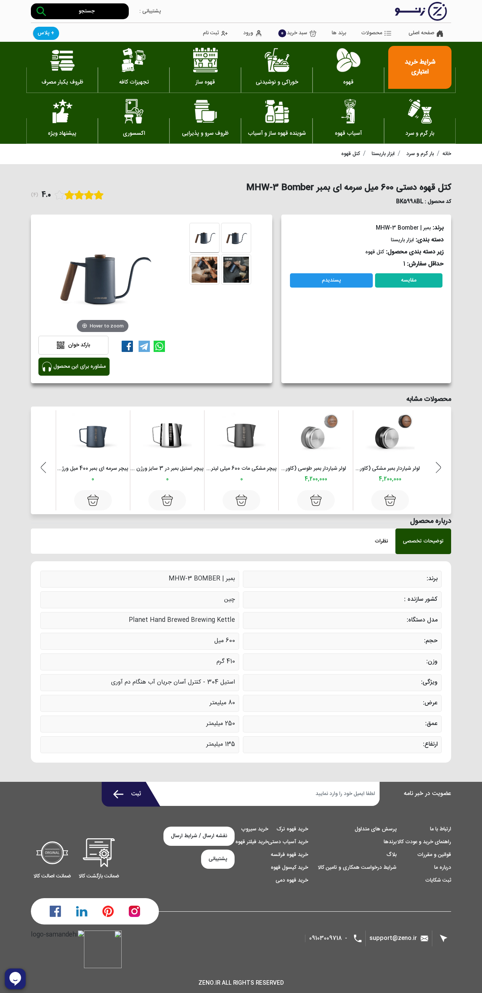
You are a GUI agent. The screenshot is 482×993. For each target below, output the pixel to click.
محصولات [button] (371, 33)
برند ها (339, 33)
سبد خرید (294, 33)
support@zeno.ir (393, 938)
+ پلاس (46, 33)
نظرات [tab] (381, 541)
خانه (446, 153)
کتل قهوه (350, 153)
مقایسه (408, 280)
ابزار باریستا (383, 153)
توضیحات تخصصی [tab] (423, 541)
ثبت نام (211, 33)
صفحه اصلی (421, 33)
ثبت (136, 794)
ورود (248, 33)
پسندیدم (331, 280)
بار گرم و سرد (420, 153)
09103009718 (325, 938)
